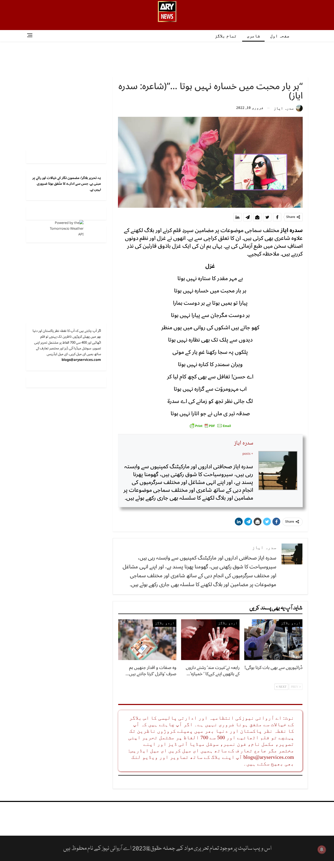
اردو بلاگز (291, 623)
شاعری (253, 35)
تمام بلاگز (226, 35)
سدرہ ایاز (243, 443)
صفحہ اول (279, 35)
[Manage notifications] (322, 849)
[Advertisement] (167, 58)
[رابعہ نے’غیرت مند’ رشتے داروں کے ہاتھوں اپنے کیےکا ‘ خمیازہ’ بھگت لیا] (210, 639)
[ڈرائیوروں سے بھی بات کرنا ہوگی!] (273, 639)
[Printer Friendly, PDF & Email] (210, 425)
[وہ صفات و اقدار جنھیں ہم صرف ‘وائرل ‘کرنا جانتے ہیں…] (147, 639)
